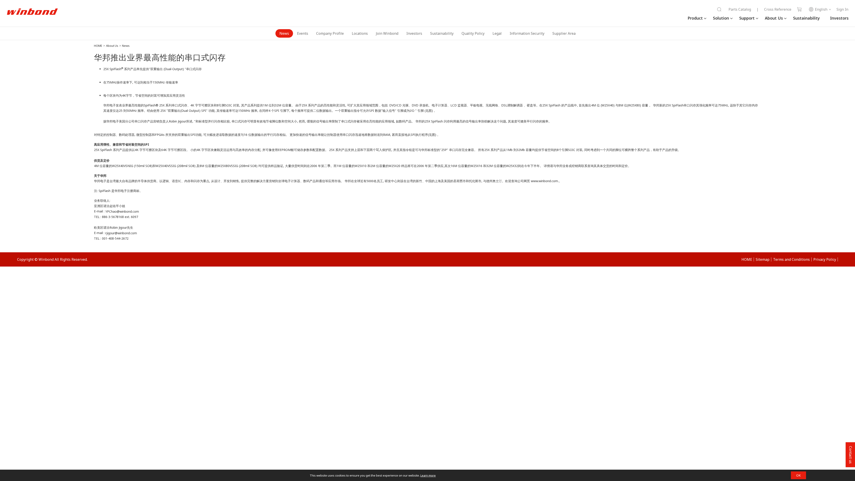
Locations (360, 33)
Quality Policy (473, 33)
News (284, 33)
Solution (721, 18)
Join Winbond (387, 33)
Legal (497, 33)
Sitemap (763, 259)
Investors (839, 18)
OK (798, 475)
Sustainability (806, 18)
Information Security (527, 33)
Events (302, 33)
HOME (98, 46)
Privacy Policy (824, 259)
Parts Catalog (740, 9)
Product (695, 18)
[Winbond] (32, 11)
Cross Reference (777, 9)
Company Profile (330, 33)
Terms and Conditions (791, 259)
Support (747, 18)
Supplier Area (564, 33)
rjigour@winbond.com (121, 233)
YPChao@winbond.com (122, 211)
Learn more (428, 475)
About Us (774, 18)
